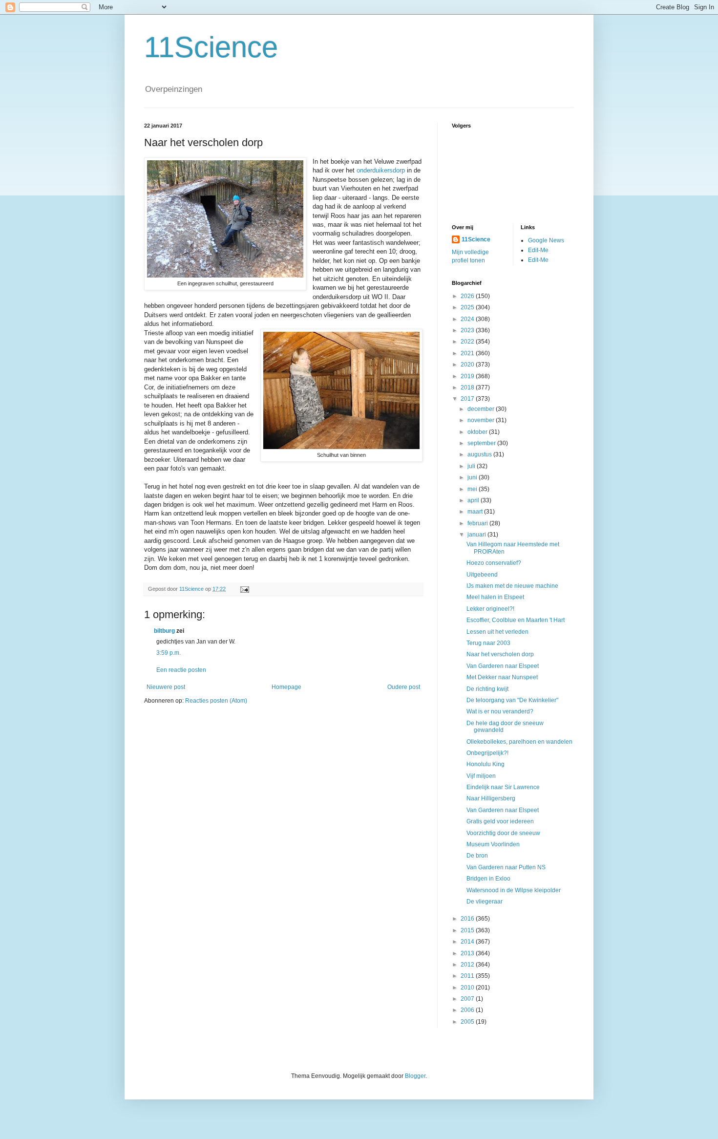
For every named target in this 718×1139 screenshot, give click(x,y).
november (481, 420)
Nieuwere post (166, 687)
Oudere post (403, 687)
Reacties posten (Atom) (216, 700)
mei (473, 489)
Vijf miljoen (481, 776)
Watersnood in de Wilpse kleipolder (513, 890)
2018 (468, 387)
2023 (468, 330)
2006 (468, 1010)
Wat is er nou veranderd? (499, 711)
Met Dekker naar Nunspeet (502, 677)
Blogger (415, 1076)
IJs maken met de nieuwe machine (512, 585)
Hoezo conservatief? (493, 562)
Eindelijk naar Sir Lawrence (503, 787)
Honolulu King (485, 764)
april (474, 500)
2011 (468, 975)
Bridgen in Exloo (488, 878)
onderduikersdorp (381, 170)
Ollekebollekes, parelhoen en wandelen (519, 741)
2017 (468, 398)
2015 (468, 930)
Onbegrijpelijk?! (487, 753)
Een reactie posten (181, 669)
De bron (477, 855)
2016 (468, 918)
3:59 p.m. (168, 652)
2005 (468, 1021)
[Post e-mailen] (244, 589)
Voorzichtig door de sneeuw (503, 833)
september (482, 443)
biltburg (164, 630)
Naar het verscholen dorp (500, 654)
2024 (468, 319)
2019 (468, 376)
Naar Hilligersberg (490, 798)
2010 (468, 987)
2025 (468, 307)
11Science (211, 47)
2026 (468, 296)
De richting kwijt (487, 689)
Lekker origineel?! (490, 608)
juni (473, 477)
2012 (468, 964)
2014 (468, 941)
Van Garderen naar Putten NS (506, 867)
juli (472, 466)
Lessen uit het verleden (497, 631)
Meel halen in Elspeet (495, 597)
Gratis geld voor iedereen (500, 821)
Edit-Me (538, 250)
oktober (478, 432)
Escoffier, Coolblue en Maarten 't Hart (515, 620)
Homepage (286, 687)
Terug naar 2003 (488, 643)
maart (475, 511)
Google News (546, 240)
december (481, 409)
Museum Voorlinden (493, 844)
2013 (468, 953)
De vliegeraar (484, 901)
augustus (480, 454)
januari (477, 534)
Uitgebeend (482, 574)
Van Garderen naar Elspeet (502, 666)
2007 (468, 998)
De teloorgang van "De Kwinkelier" (512, 700)
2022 (468, 341)
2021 (468, 353)
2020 (468, 364)
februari (478, 523)
